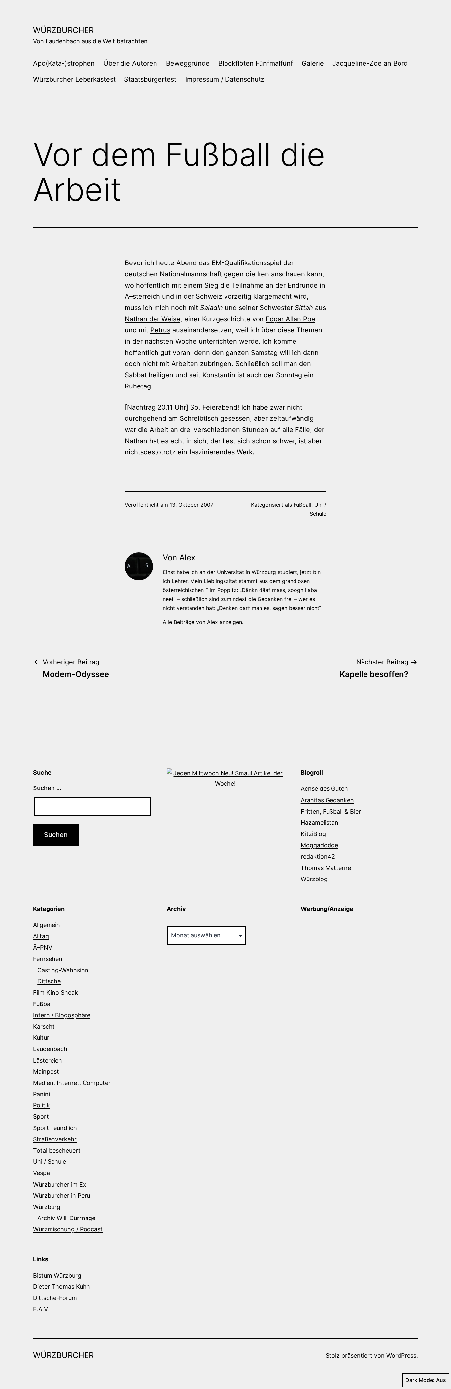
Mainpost (46, 1071)
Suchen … (47, 788)
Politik (41, 1105)
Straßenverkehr (55, 1139)
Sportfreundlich (55, 1128)
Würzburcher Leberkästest (74, 79)
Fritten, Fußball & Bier (331, 811)
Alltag (41, 936)
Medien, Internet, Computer (72, 1082)
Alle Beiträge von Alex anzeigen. (203, 622)
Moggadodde (319, 845)
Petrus (160, 330)
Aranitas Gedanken (327, 800)
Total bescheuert (57, 1150)
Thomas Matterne (326, 867)
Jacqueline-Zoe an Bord (370, 63)
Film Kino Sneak (55, 992)
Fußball (302, 504)
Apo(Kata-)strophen (64, 63)
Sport (41, 1116)
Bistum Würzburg (57, 1275)
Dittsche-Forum (55, 1297)
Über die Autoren (130, 63)
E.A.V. (41, 1309)
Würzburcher (63, 30)
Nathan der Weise (152, 319)
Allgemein (46, 924)
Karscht (44, 1026)
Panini (41, 1094)
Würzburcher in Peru (61, 1195)
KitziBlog (313, 833)
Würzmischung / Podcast (68, 1229)
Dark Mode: (419, 1380)
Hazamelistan (319, 822)
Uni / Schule (49, 1161)
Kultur (41, 1037)
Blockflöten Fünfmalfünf (255, 63)
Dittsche (49, 981)
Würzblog (314, 879)
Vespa (41, 1172)
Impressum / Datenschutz (224, 79)
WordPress (401, 1355)
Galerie (313, 63)
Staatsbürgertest (150, 79)
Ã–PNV (42, 947)
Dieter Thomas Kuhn (61, 1286)
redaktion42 (318, 856)
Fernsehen (47, 958)
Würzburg (46, 1206)
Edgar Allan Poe (290, 319)
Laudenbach (50, 1048)
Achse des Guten (324, 788)
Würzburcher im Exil (61, 1184)
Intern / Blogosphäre (61, 1015)
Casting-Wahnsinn (62, 970)
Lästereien (47, 1060)
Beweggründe (188, 63)
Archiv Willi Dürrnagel (67, 1218)
